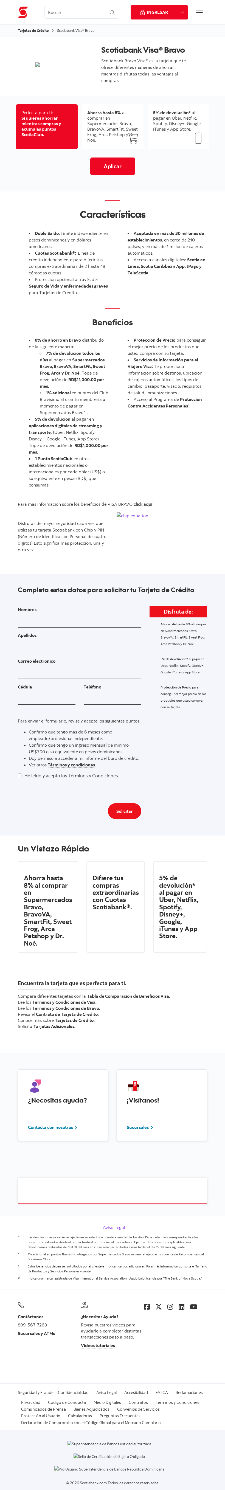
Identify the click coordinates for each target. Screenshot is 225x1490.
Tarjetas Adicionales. (54, 1026)
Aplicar (113, 166)
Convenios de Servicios (138, 1409)
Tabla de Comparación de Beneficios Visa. (129, 996)
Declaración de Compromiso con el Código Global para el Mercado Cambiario (91, 1422)
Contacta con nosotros (53, 1127)
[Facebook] (147, 1306)
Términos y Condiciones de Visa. (64, 1002)
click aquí (143, 504)
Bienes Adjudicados (91, 1409)
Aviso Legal (113, 1227)
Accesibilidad (136, 1392)
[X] (158, 1306)
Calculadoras (80, 1415)
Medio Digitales (107, 1402)
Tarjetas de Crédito (33, 30)
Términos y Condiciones (177, 1402)
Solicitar (124, 811)
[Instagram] (170, 1306)
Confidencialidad (73, 1392)
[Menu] (199, 12)
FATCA (162, 1392)
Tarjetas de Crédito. (75, 1020)
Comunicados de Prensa (43, 1409)
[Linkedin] (181, 1306)
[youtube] (193, 1306)
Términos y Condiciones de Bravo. (66, 1008)
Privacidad (30, 1402)
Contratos (138, 1402)
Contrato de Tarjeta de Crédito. (67, 1014)
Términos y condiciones (71, 765)
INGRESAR (157, 12)
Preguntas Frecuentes (120, 1415)
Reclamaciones (189, 1392)
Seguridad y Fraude (36, 1392)
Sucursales (140, 1127)
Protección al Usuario (40, 1415)
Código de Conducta (67, 1402)
